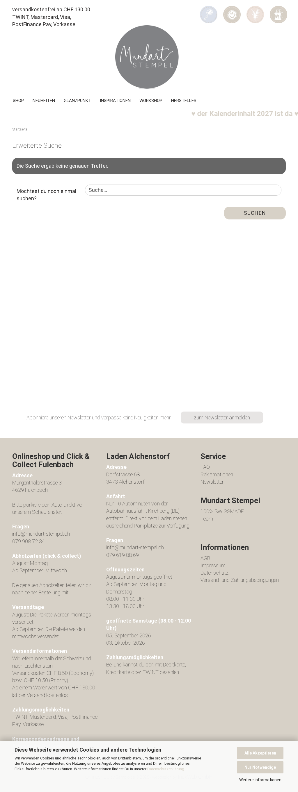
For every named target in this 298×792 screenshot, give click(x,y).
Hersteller (183, 100)
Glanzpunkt (77, 100)
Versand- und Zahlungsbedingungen (240, 580)
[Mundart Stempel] (149, 57)
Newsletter (212, 482)
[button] (232, 10)
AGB (205, 558)
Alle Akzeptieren (260, 753)
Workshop (150, 100)
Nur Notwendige (260, 767)
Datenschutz (214, 573)
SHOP (18, 100)
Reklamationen (217, 474)
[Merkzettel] (255, 10)
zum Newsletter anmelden (222, 417)
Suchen (255, 213)
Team (207, 519)
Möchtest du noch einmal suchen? (46, 195)
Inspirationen (115, 100)
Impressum (213, 565)
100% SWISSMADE (222, 511)
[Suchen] (208, 10)
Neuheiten (44, 100)
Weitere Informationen (260, 779)
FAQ (205, 467)
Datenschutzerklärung (165, 769)
